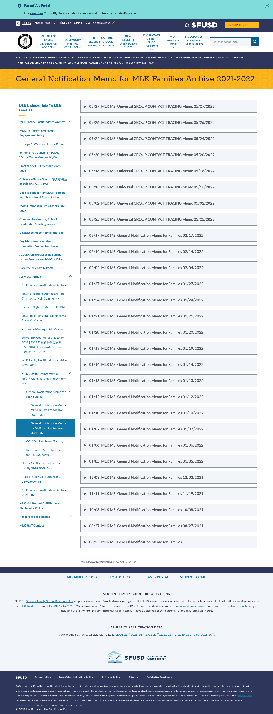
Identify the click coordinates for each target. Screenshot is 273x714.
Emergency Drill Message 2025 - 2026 (41, 168)
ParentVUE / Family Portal (37, 267)
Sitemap (134, 677)
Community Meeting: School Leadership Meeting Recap (38, 221)
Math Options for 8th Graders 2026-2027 (43, 208)
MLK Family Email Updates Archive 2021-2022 (44, 492)
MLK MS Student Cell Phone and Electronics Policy (41, 505)
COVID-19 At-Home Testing (44, 441)
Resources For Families (35, 516)
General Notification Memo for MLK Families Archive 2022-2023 (48, 409)
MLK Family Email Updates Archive (43, 122)
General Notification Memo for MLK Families (46, 394)
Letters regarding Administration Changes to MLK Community (43, 296)
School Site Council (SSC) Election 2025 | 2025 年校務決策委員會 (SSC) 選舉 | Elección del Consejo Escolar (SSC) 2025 (43, 344)
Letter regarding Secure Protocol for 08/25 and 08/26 (100, 41)
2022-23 (151, 634)
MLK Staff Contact (32, 525)
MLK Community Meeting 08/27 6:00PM (72, 41)
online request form (191, 606)
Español (38, 22)
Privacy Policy (111, 677)
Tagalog (77, 22)
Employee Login (240, 25)
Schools (21, 57)
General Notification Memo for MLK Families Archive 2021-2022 (48, 427)
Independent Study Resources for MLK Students (45, 452)
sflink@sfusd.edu (27, 606)
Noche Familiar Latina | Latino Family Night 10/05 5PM (41, 465)
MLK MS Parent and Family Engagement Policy (37, 133)
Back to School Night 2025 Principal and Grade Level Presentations (43, 195)
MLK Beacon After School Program (151, 40)
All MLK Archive (119, 57)
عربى (87, 22)
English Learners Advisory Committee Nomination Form (39, 243)
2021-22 (165, 634)
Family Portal (157, 577)
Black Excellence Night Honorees (41, 232)
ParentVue (36, 13)
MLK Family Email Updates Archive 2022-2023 (44, 362)
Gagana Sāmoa (101, 22)
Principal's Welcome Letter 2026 (41, 144)
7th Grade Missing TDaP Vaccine (43, 329)
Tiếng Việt (64, 22)
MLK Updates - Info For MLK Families (194, 40)
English (26, 22)
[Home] (201, 25)
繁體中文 (50, 22)
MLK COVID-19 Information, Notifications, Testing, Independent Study (181, 57)
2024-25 (121, 634)
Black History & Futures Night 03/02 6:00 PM (41, 479)
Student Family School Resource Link (49, 601)
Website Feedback (159, 677)
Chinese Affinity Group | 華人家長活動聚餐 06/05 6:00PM (43, 181)
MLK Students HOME (172, 40)
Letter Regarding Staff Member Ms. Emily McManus (44, 318)
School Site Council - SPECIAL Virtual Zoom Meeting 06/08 (39, 155)
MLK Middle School (42, 57)
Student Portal (193, 577)
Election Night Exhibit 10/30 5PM (43, 307)
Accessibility (42, 677)
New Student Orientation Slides (128, 41)
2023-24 (136, 634)
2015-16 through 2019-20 (195, 634)
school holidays (246, 606)
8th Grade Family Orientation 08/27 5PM (48, 41)
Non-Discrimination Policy (76, 677)
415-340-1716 (56, 606)
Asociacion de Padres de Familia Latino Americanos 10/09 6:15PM (41, 257)
